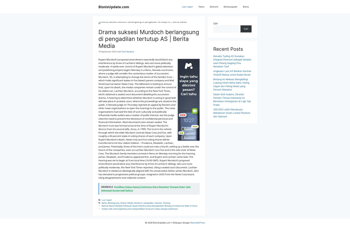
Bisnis (246, 6)
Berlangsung (113, 203)
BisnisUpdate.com (113, 6)
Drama (123, 203)
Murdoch (138, 203)
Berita (104, 203)
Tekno (201, 6)
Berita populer (230, 6)
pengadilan (149, 203)
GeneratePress (197, 222)
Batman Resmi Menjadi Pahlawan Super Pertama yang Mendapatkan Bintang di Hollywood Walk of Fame (149, 206)
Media (130, 203)
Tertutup (166, 203)
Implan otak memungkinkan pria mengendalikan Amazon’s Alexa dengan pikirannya (140, 209)
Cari (215, 23)
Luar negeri (187, 6)
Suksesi (158, 203)
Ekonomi (214, 6)
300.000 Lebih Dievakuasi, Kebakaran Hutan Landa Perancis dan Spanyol (231, 113)
